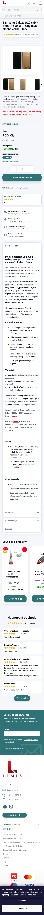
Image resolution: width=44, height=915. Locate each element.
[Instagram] (11, 806)
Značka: (8, 41)
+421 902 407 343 (14, 795)
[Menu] (41, 3)
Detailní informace (10, 124)
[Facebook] (4, 806)
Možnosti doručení (10, 162)
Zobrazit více (22, 698)
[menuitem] (12, 835)
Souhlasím (22, 908)
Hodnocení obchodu (22, 617)
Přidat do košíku (20, 177)
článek (16, 421)
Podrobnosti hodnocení (30, 35)
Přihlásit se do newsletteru (15, 748)
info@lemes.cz (12, 790)
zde (34, 895)
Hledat (38, 10)
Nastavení (22, 900)
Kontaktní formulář (14, 815)
